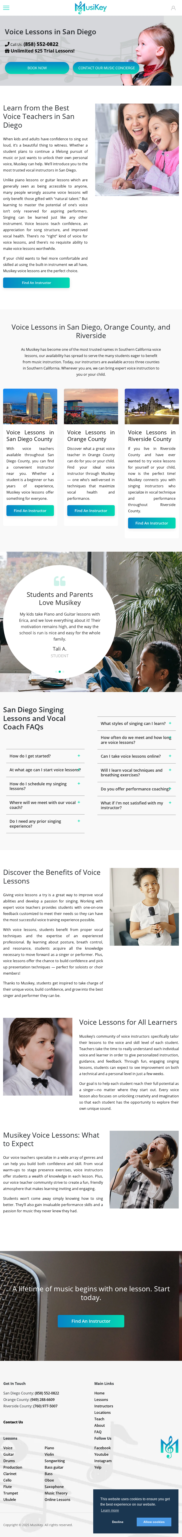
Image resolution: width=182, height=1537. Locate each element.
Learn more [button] (110, 1510)
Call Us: (34, 44)
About (99, 1425)
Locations (102, 1412)
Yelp (97, 1467)
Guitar (8, 1454)
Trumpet (10, 1493)
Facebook (102, 1447)
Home (99, 1393)
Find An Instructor (36, 282)
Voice (7, 1447)
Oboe (49, 1480)
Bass (49, 1473)
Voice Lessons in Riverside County (152, 435)
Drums (9, 1460)
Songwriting (55, 1460)
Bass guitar (54, 1467)
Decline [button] (117, 1522)
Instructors (103, 1406)
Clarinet (9, 1473)
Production (12, 1467)
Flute (7, 1486)
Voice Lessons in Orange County (91, 435)
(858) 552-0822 (47, 1393)
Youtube (101, 1454)
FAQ (98, 1431)
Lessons (101, 1399)
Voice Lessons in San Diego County (30, 435)
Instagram (103, 1460)
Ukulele (9, 1499)
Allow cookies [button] (154, 1522)
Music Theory (56, 1493)
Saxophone (54, 1486)
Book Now (37, 67)
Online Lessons (57, 1499)
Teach (99, 1419)
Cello (7, 1480)
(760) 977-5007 (45, 1406)
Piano (49, 1447)
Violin (49, 1454)
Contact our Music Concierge (106, 67)
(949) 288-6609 (42, 1399)
